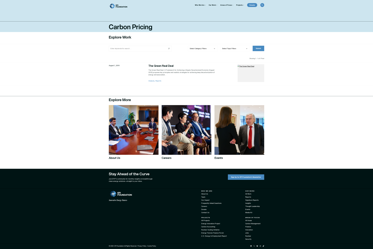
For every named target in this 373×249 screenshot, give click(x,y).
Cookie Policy (151, 246)
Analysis (151, 81)
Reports (158, 81)
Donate (252, 5)
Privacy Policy (142, 246)
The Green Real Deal (160, 65)
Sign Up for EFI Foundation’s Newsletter (246, 177)
